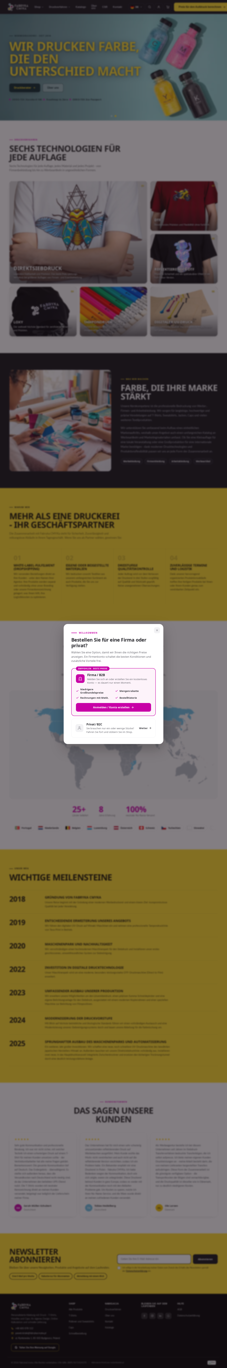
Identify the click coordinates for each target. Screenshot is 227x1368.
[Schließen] (157, 630)
